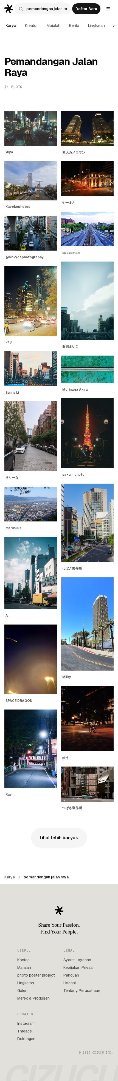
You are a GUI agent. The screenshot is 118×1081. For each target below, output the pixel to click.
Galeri (22, 990)
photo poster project (36, 975)
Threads (24, 1031)
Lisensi (69, 982)
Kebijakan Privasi (78, 967)
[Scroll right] (114, 26)
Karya (10, 25)
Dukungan (26, 1038)
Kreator (31, 25)
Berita (74, 25)
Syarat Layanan (77, 959)
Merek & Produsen (33, 998)
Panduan (71, 975)
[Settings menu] (108, 8)
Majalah (53, 25)
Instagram (26, 1023)
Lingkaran (96, 25)
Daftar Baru (86, 8)
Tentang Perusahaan (81, 990)
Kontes (23, 959)
